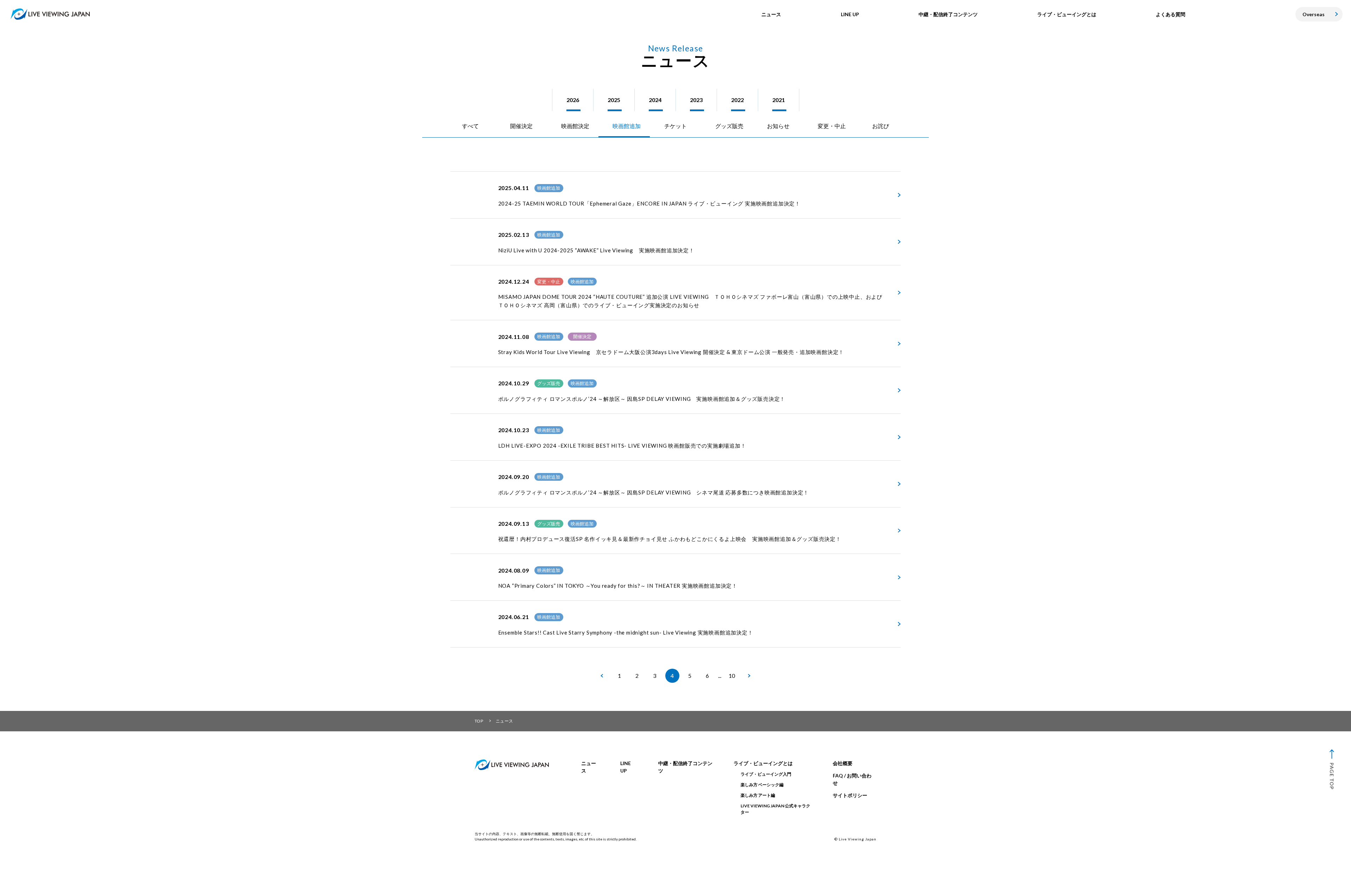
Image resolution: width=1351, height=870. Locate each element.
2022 (737, 99)
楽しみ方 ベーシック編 (762, 784)
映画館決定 (575, 125)
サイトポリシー (850, 795)
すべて (470, 125)
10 (732, 675)
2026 (572, 99)
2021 (778, 99)
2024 (655, 99)
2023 (696, 99)
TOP (479, 721)
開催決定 (521, 125)
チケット (675, 125)
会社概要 (842, 763)
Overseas (1313, 14)
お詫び (880, 125)
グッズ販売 (729, 125)
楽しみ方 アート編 (758, 795)
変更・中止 (832, 125)
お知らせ (778, 125)
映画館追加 (627, 125)
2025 (614, 99)
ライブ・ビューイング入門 (766, 774)
